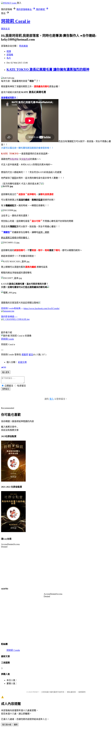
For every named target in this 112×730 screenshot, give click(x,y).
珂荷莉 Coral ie (15, 21)
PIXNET (36, 692)
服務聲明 (82, 692)
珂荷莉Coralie (7, 339)
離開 (15, 725)
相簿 (9, 51)
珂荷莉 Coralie (13, 650)
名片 (9, 58)
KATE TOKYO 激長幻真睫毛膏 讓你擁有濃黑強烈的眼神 (48, 69)
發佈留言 (5, 389)
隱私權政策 (71, 692)
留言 (31, 354)
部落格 (10, 55)
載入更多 (5, 372)
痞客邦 (25, 354)
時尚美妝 (23, 46)
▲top (3, 367)
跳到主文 (5, 29)
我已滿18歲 (6, 725)
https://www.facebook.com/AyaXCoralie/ (42, 308)
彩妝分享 (22, 362)
